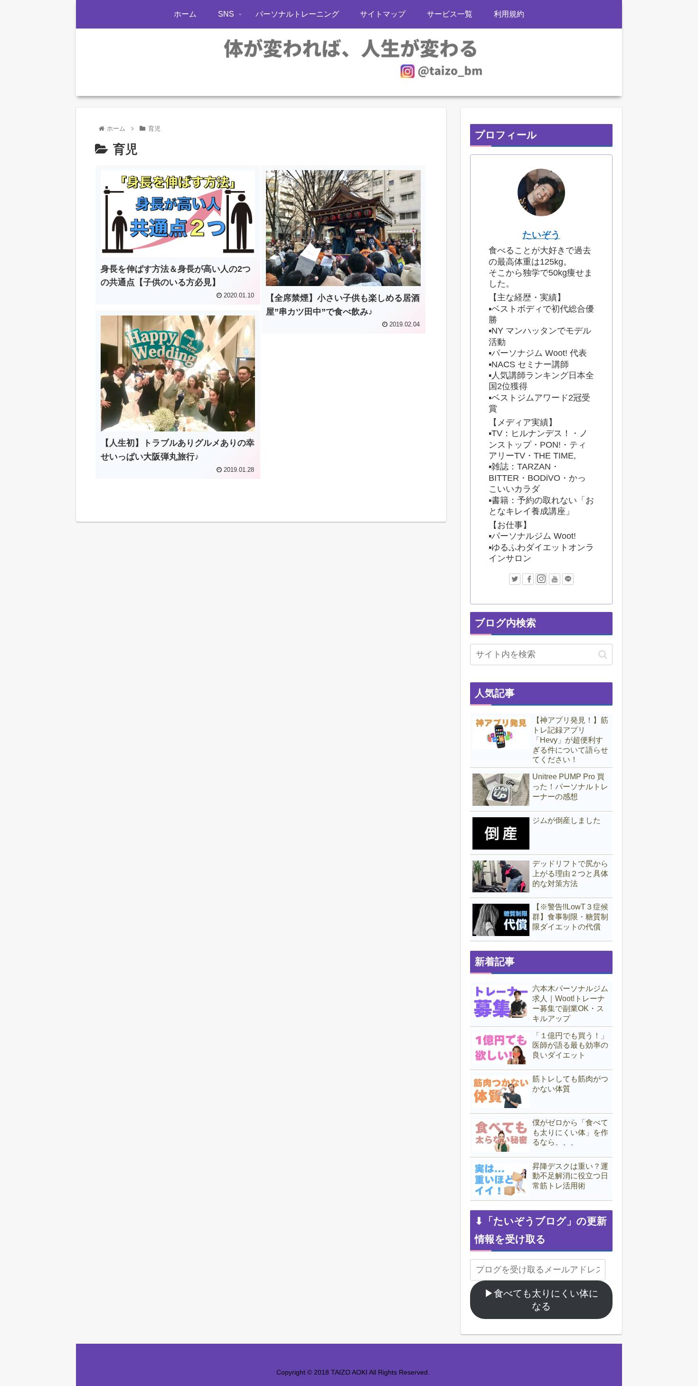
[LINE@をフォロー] (568, 579)
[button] (602, 654)
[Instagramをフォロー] (541, 579)
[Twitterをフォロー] (514, 579)
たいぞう (541, 234)
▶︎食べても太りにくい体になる (541, 1299)
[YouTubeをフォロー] (554, 579)
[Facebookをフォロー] (528, 579)
